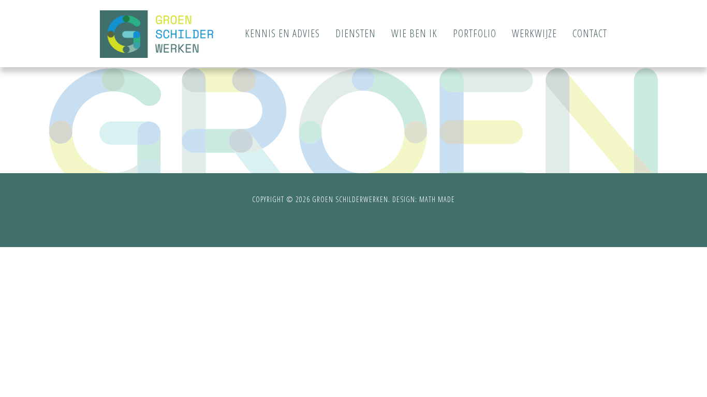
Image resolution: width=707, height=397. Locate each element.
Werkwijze (534, 33)
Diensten (355, 33)
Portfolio (474, 33)
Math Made (437, 199)
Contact (589, 33)
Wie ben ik (414, 33)
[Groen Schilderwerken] (156, 34)
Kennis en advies (282, 33)
